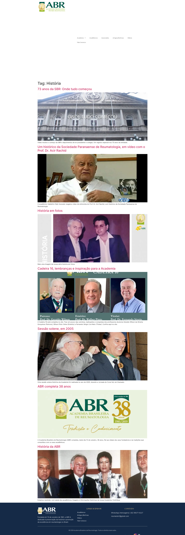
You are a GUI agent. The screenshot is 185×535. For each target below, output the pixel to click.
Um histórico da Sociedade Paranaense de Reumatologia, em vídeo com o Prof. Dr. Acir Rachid (91, 148)
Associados (105, 38)
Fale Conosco (81, 42)
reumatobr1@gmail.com (120, 516)
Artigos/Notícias (118, 38)
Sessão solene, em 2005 (56, 329)
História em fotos (50, 211)
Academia (80, 38)
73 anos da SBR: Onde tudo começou (65, 89)
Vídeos (130, 38)
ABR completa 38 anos (54, 386)
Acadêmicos (94, 38)
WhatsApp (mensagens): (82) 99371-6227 (127, 513)
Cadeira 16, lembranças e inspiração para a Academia (76, 268)
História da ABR (49, 446)
